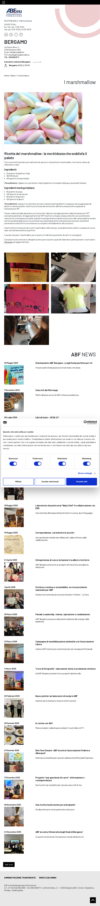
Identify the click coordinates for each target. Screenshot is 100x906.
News (13, 75)
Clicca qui (8, 242)
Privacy (7, 890)
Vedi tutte (9, 864)
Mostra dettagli (85, 473)
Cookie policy (17, 890)
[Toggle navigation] (3, 2)
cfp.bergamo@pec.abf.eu (18, 54)
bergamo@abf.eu (17, 52)
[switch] (37, 464)
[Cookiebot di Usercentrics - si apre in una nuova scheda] (85, 422)
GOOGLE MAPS (19, 65)
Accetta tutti (81, 481)
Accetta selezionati (50, 481)
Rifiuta (18, 481)
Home (6, 75)
